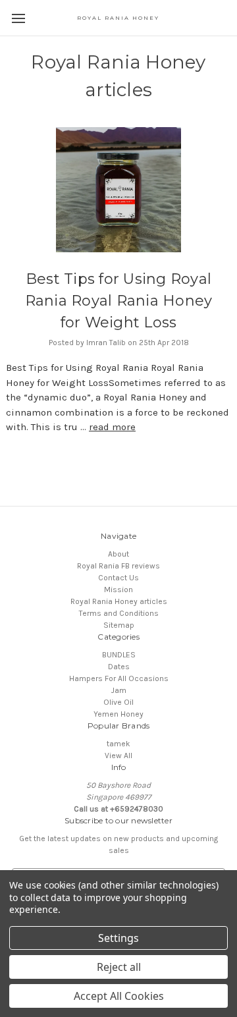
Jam (118, 690)
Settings (118, 938)
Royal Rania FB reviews (118, 565)
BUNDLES (119, 654)
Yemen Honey (118, 714)
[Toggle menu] (18, 18)
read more (112, 427)
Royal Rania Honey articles (118, 601)
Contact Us (118, 577)
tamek (118, 743)
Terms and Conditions (119, 613)
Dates (119, 666)
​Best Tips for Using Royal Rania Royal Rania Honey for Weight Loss (119, 300)
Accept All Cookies (119, 996)
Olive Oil (118, 702)
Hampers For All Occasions (119, 678)
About (118, 554)
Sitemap (118, 625)
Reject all (119, 967)
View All (118, 755)
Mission (118, 589)
